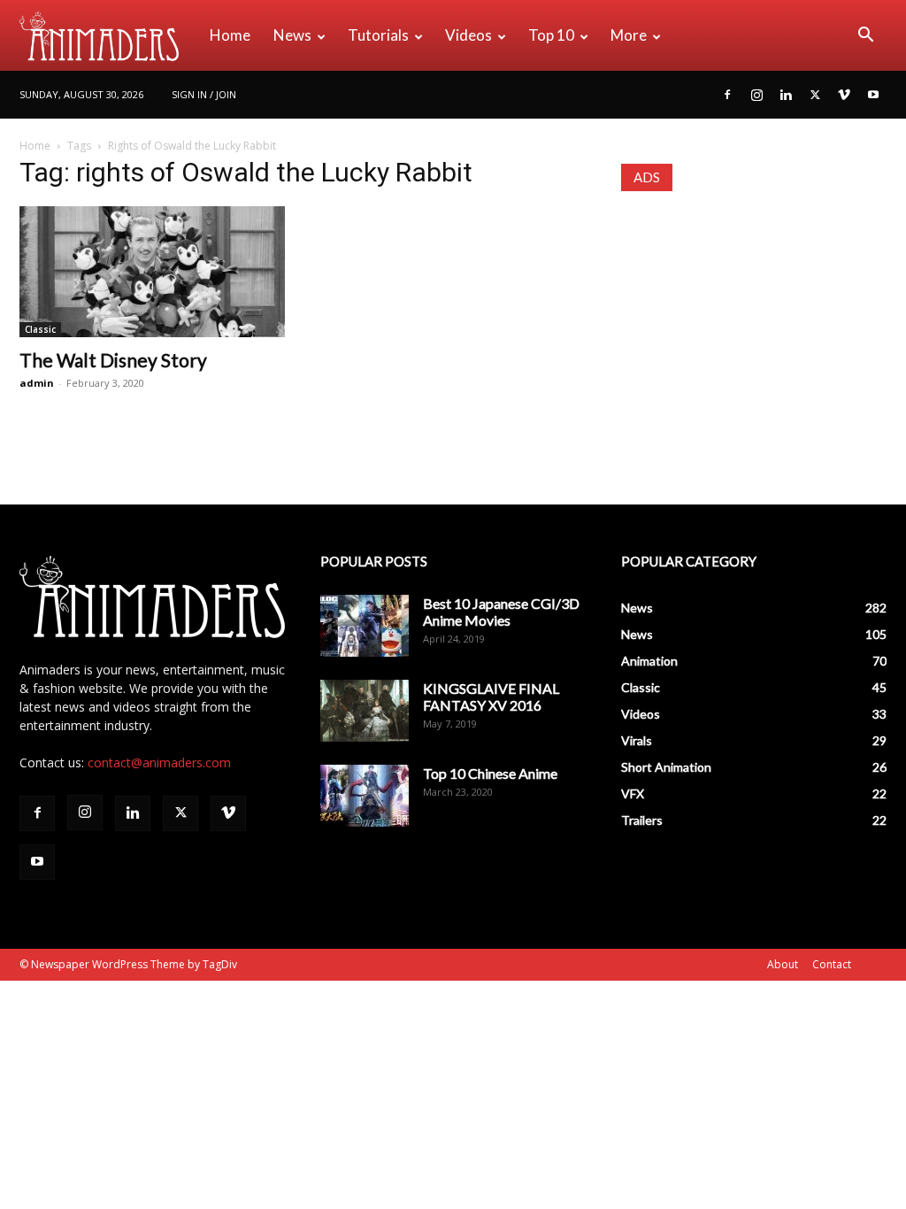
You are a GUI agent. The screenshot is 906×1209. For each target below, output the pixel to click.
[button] (865, 36)
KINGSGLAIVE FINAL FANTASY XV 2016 (491, 696)
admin (36, 382)
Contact (831, 964)
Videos (468, 35)
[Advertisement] (754, 324)
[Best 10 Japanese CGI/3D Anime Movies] (364, 626)
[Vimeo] (844, 95)
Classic (40, 329)
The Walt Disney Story (113, 360)
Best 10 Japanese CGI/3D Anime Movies (501, 611)
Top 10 (551, 35)
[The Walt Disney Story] (152, 271)
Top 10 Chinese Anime (490, 773)
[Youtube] (873, 95)
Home (230, 35)
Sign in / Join (204, 94)
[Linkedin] (785, 95)
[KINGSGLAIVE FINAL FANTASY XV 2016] (364, 711)
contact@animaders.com (159, 762)
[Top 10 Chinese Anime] (364, 796)
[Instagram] (756, 95)
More (628, 35)
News (292, 35)
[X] (815, 95)
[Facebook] (727, 95)
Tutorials (378, 35)
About (782, 964)
